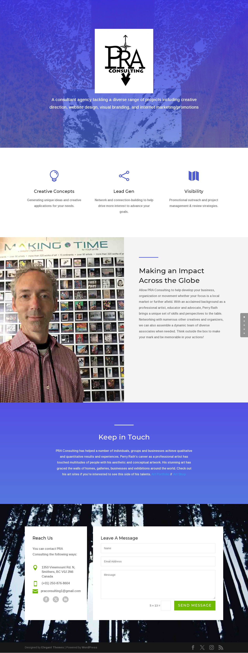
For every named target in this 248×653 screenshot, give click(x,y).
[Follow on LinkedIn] (65, 599)
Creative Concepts (54, 191)
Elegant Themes (52, 647)
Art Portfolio (161, 474)
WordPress (89, 647)
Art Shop (179, 474)
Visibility (193, 191)
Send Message (195, 605)
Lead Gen (124, 191)
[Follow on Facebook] (46, 599)
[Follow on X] (56, 599)
